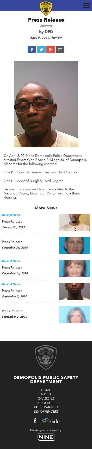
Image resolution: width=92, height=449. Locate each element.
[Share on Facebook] (32, 49)
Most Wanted (46, 407)
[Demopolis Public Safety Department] (46, 5)
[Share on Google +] (50, 49)
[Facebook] (35, 421)
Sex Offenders (46, 411)
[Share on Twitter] (41, 49)
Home (46, 390)
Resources (46, 403)
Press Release (12, 221)
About (46, 394)
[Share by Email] (60, 49)
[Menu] (86, 4)
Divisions (46, 398)
